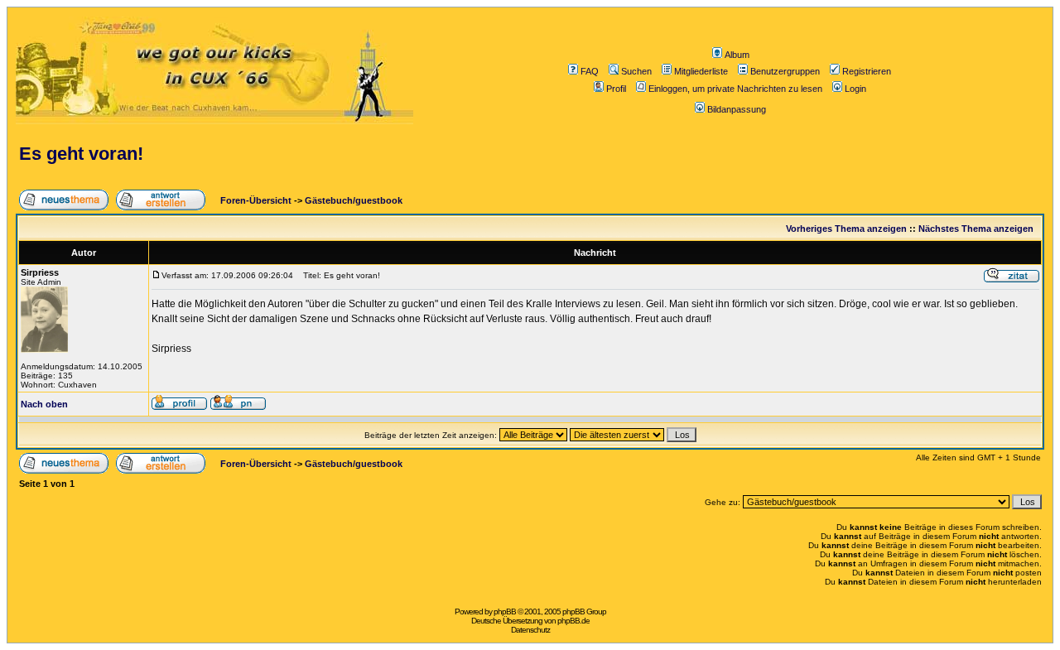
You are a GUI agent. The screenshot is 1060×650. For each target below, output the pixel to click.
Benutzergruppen (785, 71)
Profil (616, 89)
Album (737, 55)
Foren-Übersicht (255, 200)
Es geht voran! (81, 153)
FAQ (590, 71)
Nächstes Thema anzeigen (976, 229)
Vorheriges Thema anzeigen (846, 229)
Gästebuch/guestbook (353, 200)
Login (855, 89)
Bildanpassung (736, 109)
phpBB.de (573, 620)
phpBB (505, 611)
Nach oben (44, 404)
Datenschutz (530, 629)
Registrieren (866, 71)
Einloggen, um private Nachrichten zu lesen (735, 89)
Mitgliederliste (701, 71)
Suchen (636, 71)
